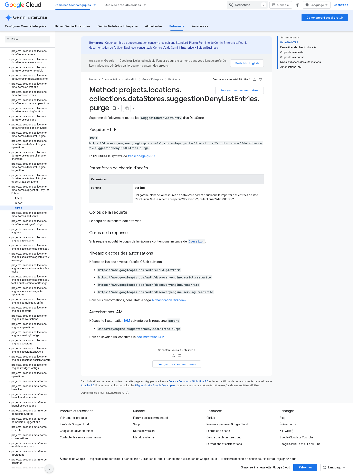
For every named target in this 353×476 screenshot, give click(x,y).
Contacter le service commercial (80, 437)
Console (283, 5)
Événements (288, 424)
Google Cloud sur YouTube (297, 437)
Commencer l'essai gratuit (324, 17)
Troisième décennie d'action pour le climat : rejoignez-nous (258, 458)
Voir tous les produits (73, 417)
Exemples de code (218, 430)
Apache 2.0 (87, 385)
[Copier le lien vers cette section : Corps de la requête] (131, 212)
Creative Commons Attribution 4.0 (188, 381)
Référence (176, 26)
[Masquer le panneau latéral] (49, 469)
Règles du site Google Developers (155, 385)
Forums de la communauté (150, 417)
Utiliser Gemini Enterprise (72, 26)
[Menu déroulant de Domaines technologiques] (96, 5)
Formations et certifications (224, 444)
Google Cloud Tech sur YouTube (300, 444)
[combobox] (247, 5)
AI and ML (131, 79)
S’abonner (305, 467)
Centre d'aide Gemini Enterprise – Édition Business (185, 47)
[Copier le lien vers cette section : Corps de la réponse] (132, 233)
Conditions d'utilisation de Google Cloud (191, 458)
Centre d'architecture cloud (224, 437)
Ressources (200, 26)
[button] (26, 53)
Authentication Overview (169, 300)
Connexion (341, 5)
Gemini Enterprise (30, 17)
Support (138, 424)
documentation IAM (150, 337)
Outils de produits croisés (122, 5)
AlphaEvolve (153, 26)
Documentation (111, 79)
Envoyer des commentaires (239, 90)
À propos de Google (72, 458)
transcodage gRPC (141, 156)
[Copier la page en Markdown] (127, 108)
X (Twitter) (287, 430)
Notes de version (144, 430)
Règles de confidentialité (105, 458)
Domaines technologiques (73, 5)
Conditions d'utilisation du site (143, 458)
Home (92, 79)
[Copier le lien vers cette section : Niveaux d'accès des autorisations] (157, 253)
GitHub (211, 417)
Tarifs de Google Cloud (74, 424)
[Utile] (254, 79)
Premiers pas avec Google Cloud (227, 424)
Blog (282, 417)
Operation (196, 241)
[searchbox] (27, 39)
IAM (127, 321)
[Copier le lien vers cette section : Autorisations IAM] (127, 312)
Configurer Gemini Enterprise (25, 26)
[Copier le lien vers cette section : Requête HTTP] (120, 129)
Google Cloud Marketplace (77, 430)
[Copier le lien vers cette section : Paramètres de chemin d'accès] (152, 168)
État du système (143, 437)
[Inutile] (261, 79)
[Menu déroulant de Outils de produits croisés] (146, 5)
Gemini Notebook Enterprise (117, 26)
